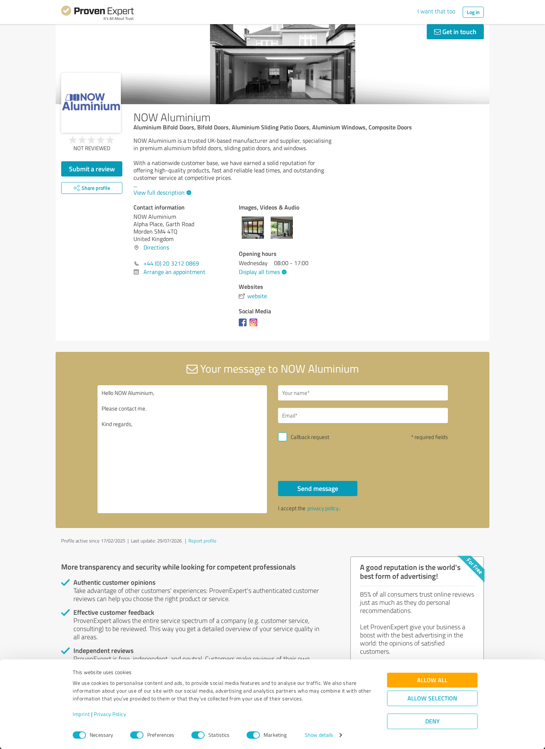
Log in (473, 12)
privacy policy (322, 508)
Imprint (81, 714)
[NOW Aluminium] (91, 103)
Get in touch (458, 31)
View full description (159, 192)
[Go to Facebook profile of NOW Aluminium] (244, 326)
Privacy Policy (110, 714)
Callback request (310, 437)
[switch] (136, 735)
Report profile (202, 540)
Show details (319, 735)
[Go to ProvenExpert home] (97, 14)
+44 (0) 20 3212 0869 (171, 263)
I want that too (436, 11)
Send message (317, 488)
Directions (156, 247)
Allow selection (432, 698)
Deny (432, 721)
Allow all (432, 680)
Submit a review (92, 169)
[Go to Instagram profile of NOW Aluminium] (255, 326)
